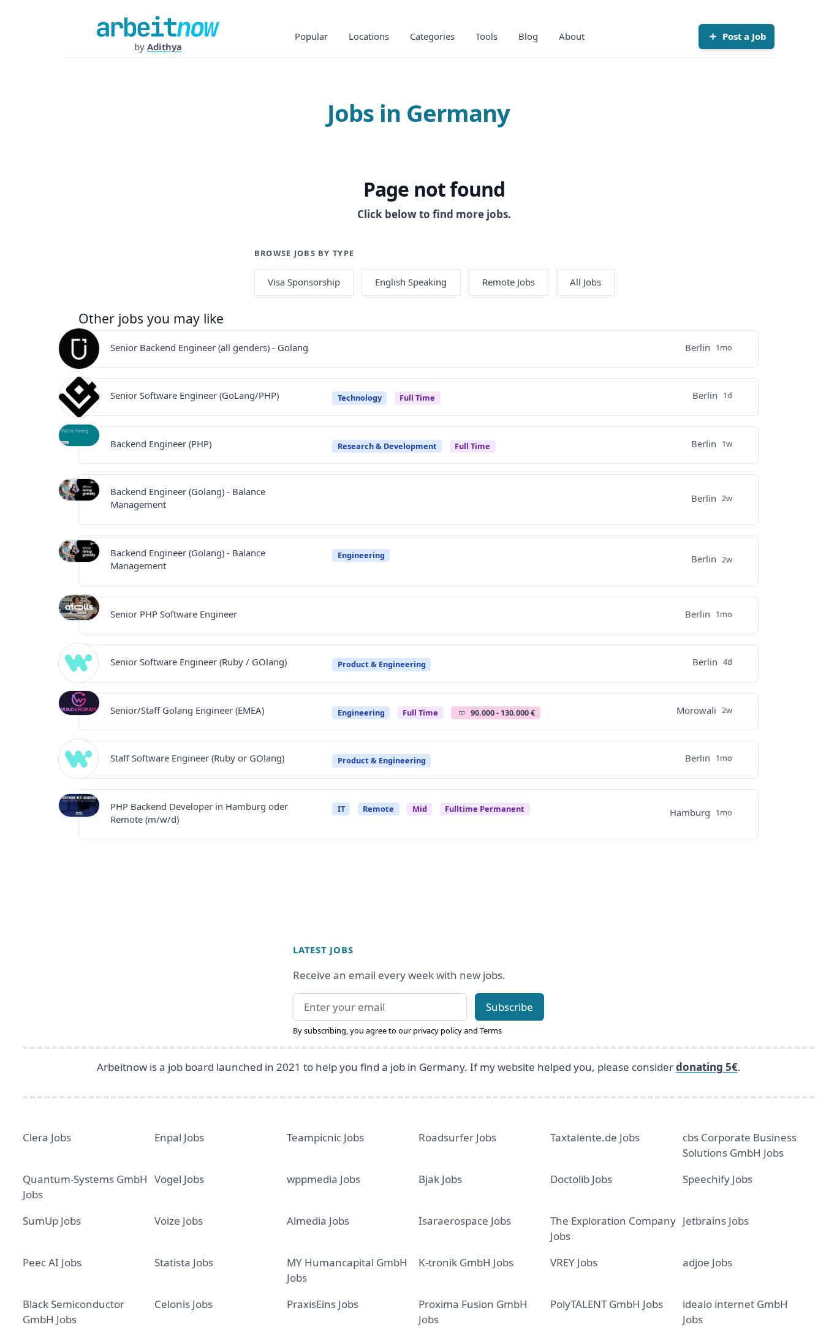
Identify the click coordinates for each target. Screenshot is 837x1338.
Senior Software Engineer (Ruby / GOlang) (198, 662)
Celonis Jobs (183, 1304)
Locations (369, 36)
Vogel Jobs (179, 1179)
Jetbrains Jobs (716, 1221)
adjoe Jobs (707, 1262)
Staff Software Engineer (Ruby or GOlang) (197, 758)
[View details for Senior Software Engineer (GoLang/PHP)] (79, 397)
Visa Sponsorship (304, 282)
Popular (311, 36)
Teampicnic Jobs (325, 1137)
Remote (378, 808)
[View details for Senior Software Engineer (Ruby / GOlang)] (79, 663)
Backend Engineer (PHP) (160, 443)
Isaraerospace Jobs (464, 1221)
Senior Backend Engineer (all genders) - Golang (209, 347)
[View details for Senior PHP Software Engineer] (79, 615)
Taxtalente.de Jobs (595, 1137)
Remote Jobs (508, 282)
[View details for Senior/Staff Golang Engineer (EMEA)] (79, 711)
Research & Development (387, 446)
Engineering (361, 555)
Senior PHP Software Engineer (173, 614)
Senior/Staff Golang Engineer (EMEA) (187, 710)
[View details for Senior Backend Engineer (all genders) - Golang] (79, 348)
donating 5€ (707, 1067)
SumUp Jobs (52, 1221)
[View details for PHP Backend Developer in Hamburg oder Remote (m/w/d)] (79, 814)
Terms (491, 1030)
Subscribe (509, 1007)
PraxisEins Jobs (322, 1304)
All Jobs (585, 282)
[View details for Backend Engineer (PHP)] (79, 445)
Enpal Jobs (179, 1137)
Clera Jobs (47, 1137)
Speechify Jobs (717, 1179)
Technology (360, 397)
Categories (432, 36)
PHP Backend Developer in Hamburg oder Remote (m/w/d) (199, 812)
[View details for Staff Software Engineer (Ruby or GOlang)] (79, 759)
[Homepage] (158, 26)
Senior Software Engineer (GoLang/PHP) (194, 395)
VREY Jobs (573, 1262)
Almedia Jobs (318, 1221)
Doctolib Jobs (581, 1179)
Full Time (417, 397)
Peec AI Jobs (52, 1262)
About (572, 36)
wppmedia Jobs (323, 1179)
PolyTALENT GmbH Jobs (606, 1304)
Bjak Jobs (440, 1179)
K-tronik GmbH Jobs (465, 1262)
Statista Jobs (183, 1262)
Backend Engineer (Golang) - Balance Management (187, 497)
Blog (528, 36)
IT (341, 808)
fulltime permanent (485, 808)
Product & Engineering (382, 664)
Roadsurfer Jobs (457, 1137)
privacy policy (437, 1030)
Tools (486, 36)
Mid (419, 808)
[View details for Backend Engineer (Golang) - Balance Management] (79, 499)
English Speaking (411, 282)
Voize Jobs (178, 1221)
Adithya (164, 46)
